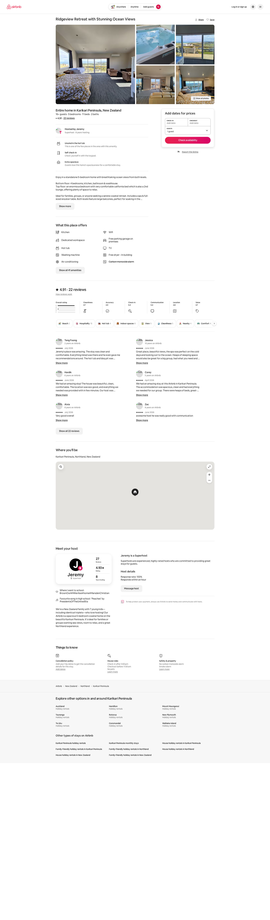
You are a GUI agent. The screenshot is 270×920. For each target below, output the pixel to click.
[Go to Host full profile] (84, 569)
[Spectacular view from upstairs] (195, 44)
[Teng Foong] (59, 341)
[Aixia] (59, 405)
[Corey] (139, 373)
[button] (188, 130)
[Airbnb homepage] (14, 6)
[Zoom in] (209, 475)
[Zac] (139, 405)
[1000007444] (155, 44)
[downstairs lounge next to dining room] (155, 85)
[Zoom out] (209, 480)
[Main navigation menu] (260, 7)
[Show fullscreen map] (209, 467)
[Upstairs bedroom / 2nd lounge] (195, 85)
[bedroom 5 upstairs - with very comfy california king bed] (95, 64)
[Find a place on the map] (61, 467)
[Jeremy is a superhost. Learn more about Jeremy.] (58, 130)
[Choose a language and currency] (253, 7)
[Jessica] (139, 341)
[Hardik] (59, 373)
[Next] (214, 323)
